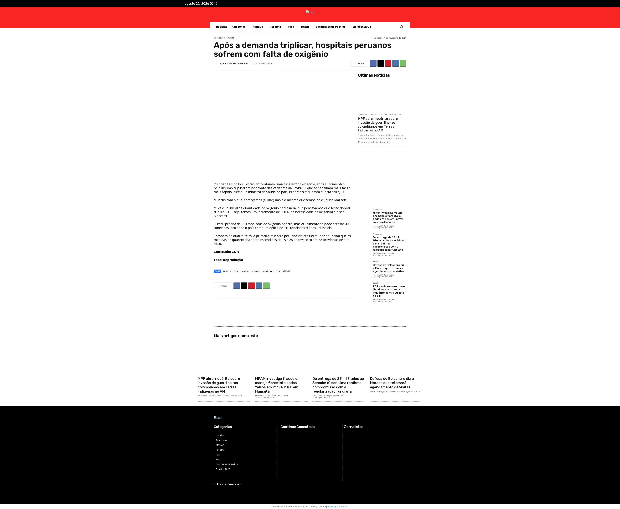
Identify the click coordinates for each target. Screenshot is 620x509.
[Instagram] (418, 3)
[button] (401, 27)
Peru (278, 271)
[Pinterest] (388, 63)
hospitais (245, 271)
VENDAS (286, 271)
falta (236, 271)
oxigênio (256, 271)
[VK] (395, 63)
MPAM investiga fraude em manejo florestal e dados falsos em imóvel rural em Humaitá (388, 217)
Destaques (219, 38)
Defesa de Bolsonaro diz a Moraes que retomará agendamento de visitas (388, 268)
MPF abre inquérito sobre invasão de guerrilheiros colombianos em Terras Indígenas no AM (378, 124)
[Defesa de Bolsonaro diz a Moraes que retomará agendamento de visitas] (364, 267)
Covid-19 (227, 271)
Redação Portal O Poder (235, 63)
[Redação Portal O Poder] (217, 63)
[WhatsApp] (403, 63)
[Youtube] (432, 3)
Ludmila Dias (374, 115)
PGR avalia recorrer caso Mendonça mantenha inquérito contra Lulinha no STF (389, 291)
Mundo (230, 38)
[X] (425, 3)
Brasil (375, 262)
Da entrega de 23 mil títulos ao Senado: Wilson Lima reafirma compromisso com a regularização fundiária (389, 243)
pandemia (267, 271)
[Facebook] (411, 3)
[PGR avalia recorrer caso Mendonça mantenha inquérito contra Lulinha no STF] (364, 288)
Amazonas (362, 114)
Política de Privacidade (228, 484)
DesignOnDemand (339, 506)
